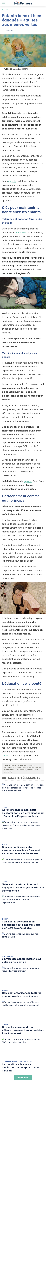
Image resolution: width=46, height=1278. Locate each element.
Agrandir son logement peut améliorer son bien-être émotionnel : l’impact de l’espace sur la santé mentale (23, 813)
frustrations (21, 232)
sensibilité (7, 755)
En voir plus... (23, 1077)
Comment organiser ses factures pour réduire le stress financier (21, 995)
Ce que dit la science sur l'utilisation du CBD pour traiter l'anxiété (20, 1067)
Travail (5, 990)
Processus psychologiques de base (17, 1062)
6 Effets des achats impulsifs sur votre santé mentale (21, 960)
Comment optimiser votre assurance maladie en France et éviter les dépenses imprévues (21, 850)
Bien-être (5, 10)
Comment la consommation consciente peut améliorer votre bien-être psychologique (21, 924)
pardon (28, 481)
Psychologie (7, 956)
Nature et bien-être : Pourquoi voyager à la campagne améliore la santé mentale (23, 887)
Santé (4, 844)
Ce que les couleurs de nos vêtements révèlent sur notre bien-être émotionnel (23, 1030)
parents (12, 181)
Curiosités (6, 1024)
